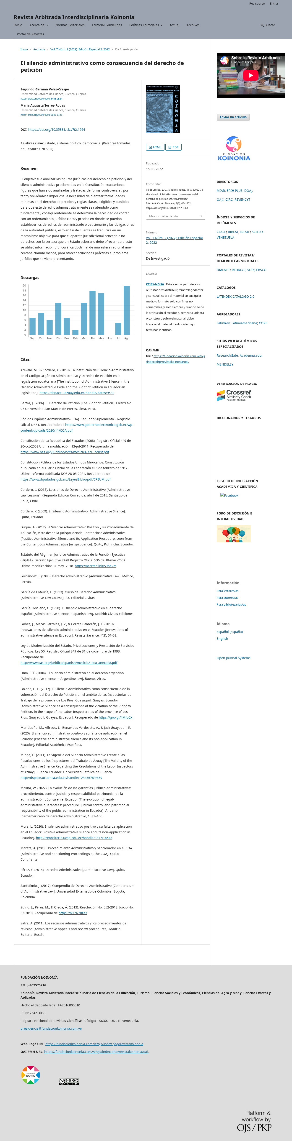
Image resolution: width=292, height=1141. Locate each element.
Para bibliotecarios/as (231, 604)
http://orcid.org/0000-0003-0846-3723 (41, 114)
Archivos (193, 25)
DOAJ (248, 190)
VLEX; (251, 270)
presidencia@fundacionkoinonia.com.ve (51, 1028)
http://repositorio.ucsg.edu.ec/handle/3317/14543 (74, 838)
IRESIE (245, 232)
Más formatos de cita (163, 216)
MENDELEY (225, 364)
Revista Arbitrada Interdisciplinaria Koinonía (74, 17)
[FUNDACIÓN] (234, 162)
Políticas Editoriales (144, 25)
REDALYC (238, 270)
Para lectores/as (227, 591)
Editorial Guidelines (107, 25)
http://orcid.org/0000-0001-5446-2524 (41, 98)
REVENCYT (242, 199)
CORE (263, 323)
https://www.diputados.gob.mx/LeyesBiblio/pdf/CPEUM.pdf (66, 479)
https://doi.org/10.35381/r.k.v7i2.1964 (56, 129)
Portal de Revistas (30, 34)
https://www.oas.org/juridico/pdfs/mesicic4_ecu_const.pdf (65, 452)
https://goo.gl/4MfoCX (115, 717)
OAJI (220, 199)
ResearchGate (227, 355)
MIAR (221, 190)
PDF (175, 147)
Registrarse (257, 3)
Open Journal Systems (233, 658)
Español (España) (230, 631)
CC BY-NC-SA (155, 284)
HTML (156, 147)
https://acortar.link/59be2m (95, 566)
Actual (174, 25)
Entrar (274, 3)
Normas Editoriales (70, 25)
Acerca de (37, 25)
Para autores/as (227, 598)
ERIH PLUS (234, 190)
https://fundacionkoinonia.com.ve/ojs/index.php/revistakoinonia (94, 1044)
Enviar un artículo (233, 117)
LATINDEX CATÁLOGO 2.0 (235, 296)
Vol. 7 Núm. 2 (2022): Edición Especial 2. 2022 (80, 49)
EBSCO (261, 270)
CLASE (221, 232)
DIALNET (223, 270)
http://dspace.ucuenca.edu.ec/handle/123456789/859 (61, 777)
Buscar (269, 25)
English (222, 638)
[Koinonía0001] (229, 495)
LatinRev (223, 323)
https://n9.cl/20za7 (73, 913)
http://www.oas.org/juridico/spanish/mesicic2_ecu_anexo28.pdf (69, 662)
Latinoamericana (244, 323)
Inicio (18, 25)
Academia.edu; (251, 355)
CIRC (229, 199)
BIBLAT (233, 232)
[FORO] (234, 541)
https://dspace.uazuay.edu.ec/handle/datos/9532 (76, 393)
